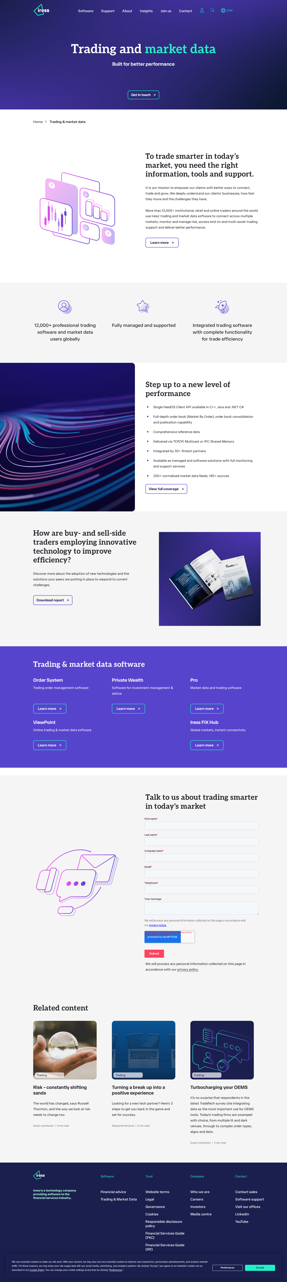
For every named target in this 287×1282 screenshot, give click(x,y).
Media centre (201, 1214)
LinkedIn (242, 1214)
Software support (249, 1199)
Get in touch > (143, 95)
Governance (155, 1207)
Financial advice (113, 1192)
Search (212, 10)
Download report (50, 600)
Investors (197, 1207)
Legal (149, 1199)
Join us (165, 11)
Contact (185, 11)
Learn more (159, 242)
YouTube (241, 1221)
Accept (260, 1267)
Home (38, 122)
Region (223, 10)
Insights (146, 11)
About (127, 11)
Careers (196, 1199)
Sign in (202, 10)
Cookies (151, 1214)
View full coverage (164, 489)
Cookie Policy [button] (37, 1270)
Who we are (199, 1192)
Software (85, 11)
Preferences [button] (115, 1270)
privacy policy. (188, 969)
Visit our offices (247, 1207)
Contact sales (246, 1192)
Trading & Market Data (119, 1199)
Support (107, 11)
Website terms (157, 1192)
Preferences (227, 1267)
